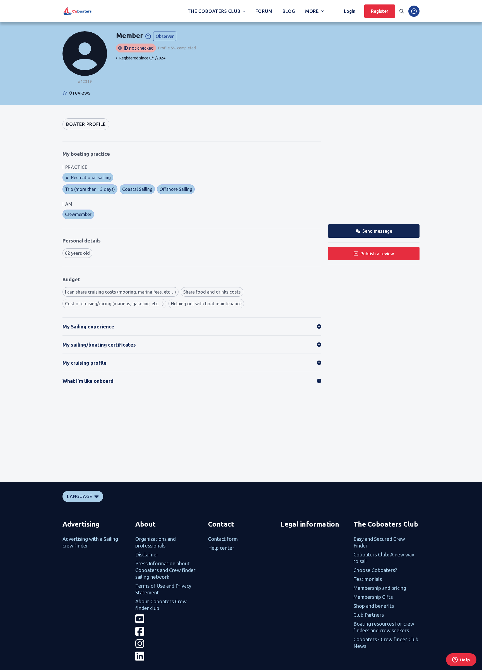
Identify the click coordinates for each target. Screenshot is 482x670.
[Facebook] (168, 631)
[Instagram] (168, 643)
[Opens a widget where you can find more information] (461, 660)
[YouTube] (168, 619)
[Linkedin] (168, 656)
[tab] (85, 124)
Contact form (223, 539)
